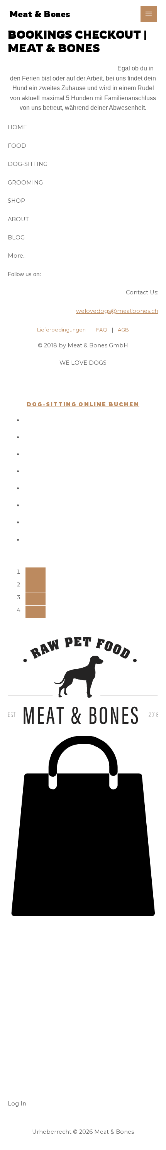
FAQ (101, 329)
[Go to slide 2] (35, 586)
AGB (123, 329)
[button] (83, 914)
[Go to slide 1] (35, 573)
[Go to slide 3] (35, 599)
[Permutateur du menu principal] (149, 14)
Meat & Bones (39, 14)
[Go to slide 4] (35, 612)
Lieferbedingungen (62, 329)
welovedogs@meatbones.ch (117, 311)
